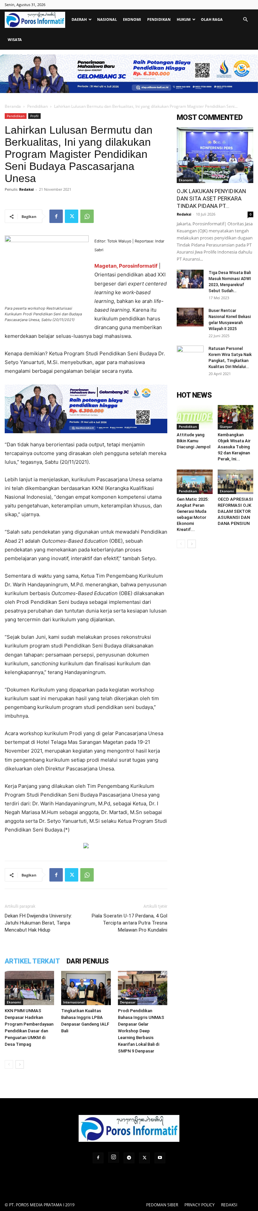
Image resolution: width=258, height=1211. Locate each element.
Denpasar (127, 1002)
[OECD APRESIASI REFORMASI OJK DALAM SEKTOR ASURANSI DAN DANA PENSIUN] (236, 481)
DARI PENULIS (88, 961)
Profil (34, 116)
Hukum (183, 19)
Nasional (107, 19)
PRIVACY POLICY (199, 1205)
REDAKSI (229, 1205)
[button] (245, 19)
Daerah (79, 19)
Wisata (15, 39)
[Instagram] (113, 1157)
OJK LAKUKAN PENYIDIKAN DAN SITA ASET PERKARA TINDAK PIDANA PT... (211, 198)
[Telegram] (129, 1158)
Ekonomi (132, 19)
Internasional (74, 1002)
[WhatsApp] (87, 216)
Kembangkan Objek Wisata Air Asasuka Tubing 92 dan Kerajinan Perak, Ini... (234, 446)
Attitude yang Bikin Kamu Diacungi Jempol (193, 440)
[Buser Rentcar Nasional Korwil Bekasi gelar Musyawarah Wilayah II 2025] (190, 317)
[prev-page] (9, 1064)
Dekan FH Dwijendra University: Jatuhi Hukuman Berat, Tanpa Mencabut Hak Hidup (38, 923)
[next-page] (19, 1064)
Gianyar (226, 426)
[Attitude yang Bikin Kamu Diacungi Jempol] (195, 417)
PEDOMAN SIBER (162, 1205)
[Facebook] (56, 216)
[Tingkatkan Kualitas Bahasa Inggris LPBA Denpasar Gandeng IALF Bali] (86, 988)
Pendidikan (159, 19)
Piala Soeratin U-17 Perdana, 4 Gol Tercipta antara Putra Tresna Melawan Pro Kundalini (129, 923)
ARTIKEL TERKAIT (32, 961)
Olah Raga (212, 19)
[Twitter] (71, 216)
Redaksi (26, 189)
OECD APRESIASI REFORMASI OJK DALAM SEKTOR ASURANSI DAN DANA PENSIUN (235, 511)
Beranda (13, 106)
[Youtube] (160, 1158)
